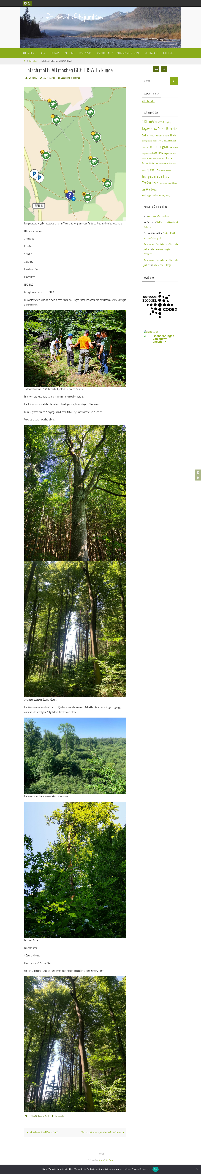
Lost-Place (157, 153)
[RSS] (29, 3)
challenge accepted (147, 141)
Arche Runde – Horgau (162, 265)
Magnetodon (168, 153)
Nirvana (101, 1160)
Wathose (154, 190)
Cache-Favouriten (150, 135)
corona (159, 141)
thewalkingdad (163, 184)
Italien (170, 147)
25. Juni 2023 (49, 78)
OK (155, 1169)
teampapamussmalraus (155, 177)
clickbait (155, 141)
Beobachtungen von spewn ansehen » (163, 338)
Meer (174, 153)
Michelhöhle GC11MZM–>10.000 (43, 1132)
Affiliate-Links (148, 101)
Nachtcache (167, 158)
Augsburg (168, 122)
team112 (169, 170)
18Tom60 (33, 78)
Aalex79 (160, 122)
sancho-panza (171, 163)
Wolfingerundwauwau (153, 195)
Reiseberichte (153, 163)
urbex (169, 184)
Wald (47, 1116)
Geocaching (33, 61)
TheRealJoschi (150, 183)
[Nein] (197, 1169)
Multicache (152, 158)
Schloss (144, 170)
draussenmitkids (169, 140)
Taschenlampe (162, 170)
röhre (164, 163)
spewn (151, 169)
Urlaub (174, 183)
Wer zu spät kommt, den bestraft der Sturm (101, 1132)
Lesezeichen (60, 1116)
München (159, 159)
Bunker (154, 129)
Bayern (41, 1116)
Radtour (145, 163)
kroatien (149, 154)
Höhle (166, 147)
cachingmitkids (167, 135)
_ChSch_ (167, 196)
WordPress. (109, 1160)
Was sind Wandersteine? (159, 216)
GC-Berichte (75, 78)
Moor (146, 158)
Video (144, 190)
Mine (143, 159)
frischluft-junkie (74, 17)
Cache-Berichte (167, 129)
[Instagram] (25, 3)
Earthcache (145, 147)
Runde (160, 163)
